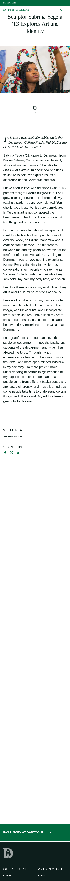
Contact (7, 875)
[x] (11, 452)
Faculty (41, 875)
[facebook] (4, 453)
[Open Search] (61, 10)
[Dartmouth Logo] (9, 3)
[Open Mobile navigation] (65, 10)
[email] (18, 453)
